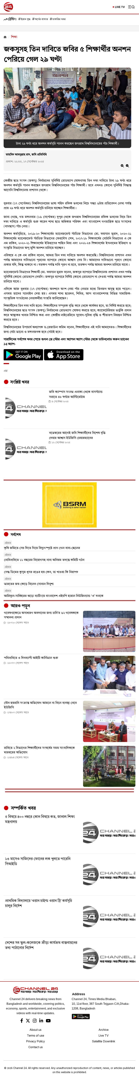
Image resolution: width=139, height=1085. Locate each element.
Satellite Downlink (103, 1041)
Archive (103, 1030)
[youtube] (48, 1021)
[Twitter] (28, 1021)
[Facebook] (21, 1021)
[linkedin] (41, 1021)
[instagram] (35, 1021)
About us (35, 1030)
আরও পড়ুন (20, 606)
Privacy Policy (35, 1041)
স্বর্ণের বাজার (41, 19)
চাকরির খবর (59, 19)
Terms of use (35, 1035)
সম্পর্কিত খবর (23, 808)
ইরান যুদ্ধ (25, 19)
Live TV (103, 1035)
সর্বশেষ (15, 535)
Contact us (35, 1047)
